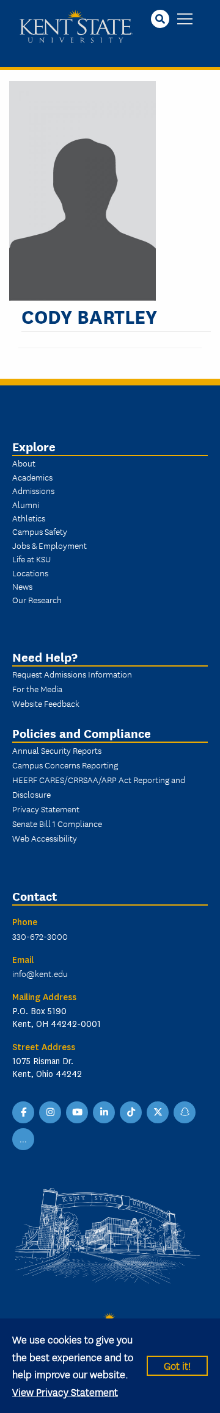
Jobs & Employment (49, 545)
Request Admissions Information (72, 674)
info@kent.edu (40, 973)
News (22, 586)
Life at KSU (31, 558)
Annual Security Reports (56, 750)
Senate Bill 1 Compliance (57, 823)
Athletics (28, 517)
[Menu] (185, 19)
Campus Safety (39, 531)
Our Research (37, 599)
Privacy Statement (45, 808)
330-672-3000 (40, 936)
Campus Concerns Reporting (65, 764)
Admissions (33, 490)
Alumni (25, 504)
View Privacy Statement (65, 1391)
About (23, 463)
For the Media (37, 688)
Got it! (177, 1365)
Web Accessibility (44, 838)
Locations (30, 572)
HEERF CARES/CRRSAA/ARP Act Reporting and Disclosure (98, 787)
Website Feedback (45, 703)
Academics (32, 477)
